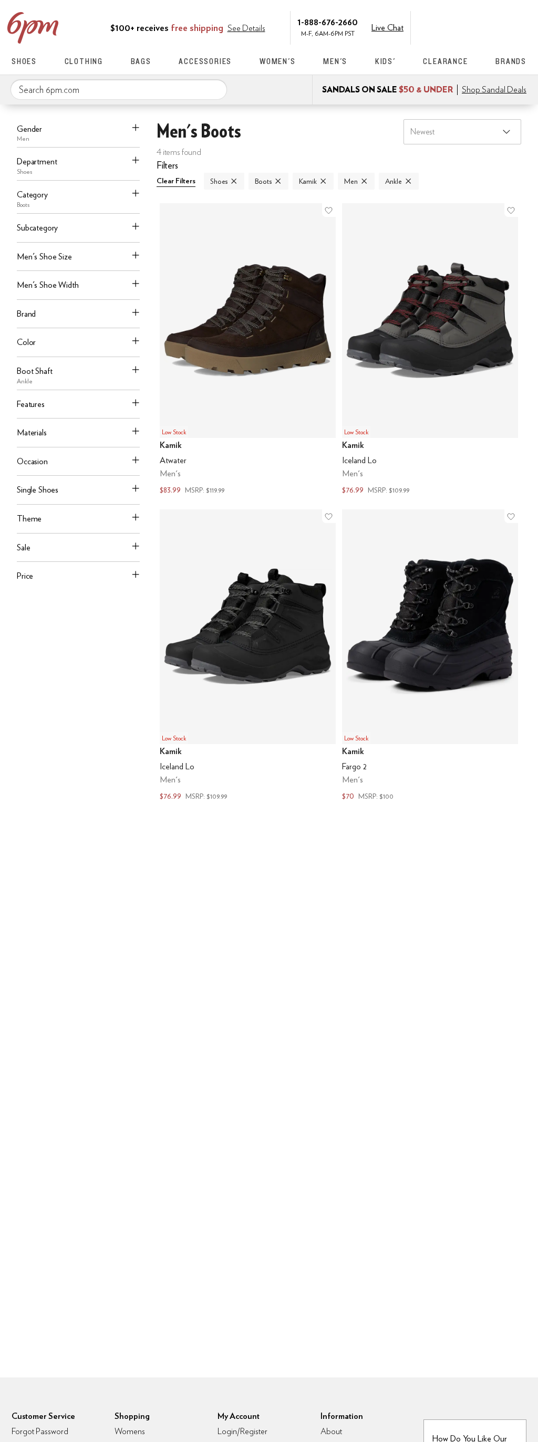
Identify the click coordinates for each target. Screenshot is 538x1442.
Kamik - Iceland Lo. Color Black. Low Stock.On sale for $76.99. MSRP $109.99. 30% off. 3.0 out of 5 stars (248, 656)
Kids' (385, 61)
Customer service (476, 26)
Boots (263, 181)
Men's (335, 61)
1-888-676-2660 (327, 21)
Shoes (24, 61)
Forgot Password (40, 1431)
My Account (454, 26)
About (331, 1431)
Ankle (393, 181)
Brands (510, 61)
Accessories (205, 61)
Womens (130, 1431)
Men (351, 181)
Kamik (308, 181)
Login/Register (242, 1431)
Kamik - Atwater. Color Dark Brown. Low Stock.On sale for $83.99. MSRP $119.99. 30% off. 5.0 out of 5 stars (248, 350)
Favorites (498, 26)
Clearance (445, 61)
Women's (278, 61)
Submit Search (215, 89)
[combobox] (119, 90)
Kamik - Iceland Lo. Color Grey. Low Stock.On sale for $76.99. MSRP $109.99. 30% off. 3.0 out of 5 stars (430, 350)
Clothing (84, 61)
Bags (141, 61)
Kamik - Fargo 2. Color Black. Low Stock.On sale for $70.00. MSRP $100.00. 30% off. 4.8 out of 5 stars (430, 656)
